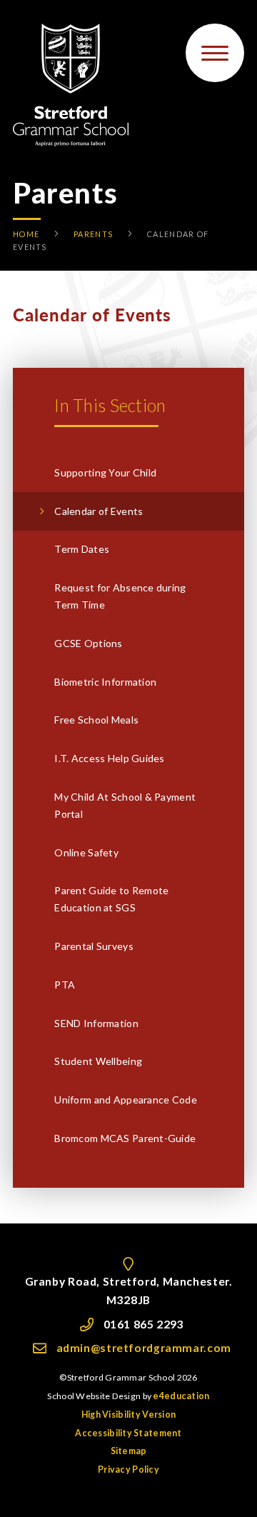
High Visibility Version (128, 1414)
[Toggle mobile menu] (215, 53)
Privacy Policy (128, 1469)
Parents (93, 234)
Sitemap (129, 1451)
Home (26, 234)
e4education (181, 1396)
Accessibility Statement (128, 1433)
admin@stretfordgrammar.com (143, 1347)
